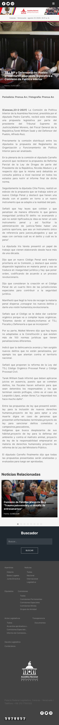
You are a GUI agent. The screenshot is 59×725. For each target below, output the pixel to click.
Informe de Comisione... (17, 633)
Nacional (30, 575)
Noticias (28, 567)
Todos (9, 623)
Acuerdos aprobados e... (17, 626)
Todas (29, 572)
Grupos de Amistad (28, 609)
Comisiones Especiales (30, 602)
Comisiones (23, 591)
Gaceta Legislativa (12, 642)
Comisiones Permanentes (31, 599)
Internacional (32, 579)
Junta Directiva (13, 579)
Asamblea (9, 567)
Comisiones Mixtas (28, 606)
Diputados (9, 591)
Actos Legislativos (12, 618)
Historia (10, 572)
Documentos (40, 623)
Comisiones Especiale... (17, 629)
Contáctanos (10, 646)
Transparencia (38, 618)
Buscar (29, 550)
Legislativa (31, 582)
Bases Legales (13, 575)
